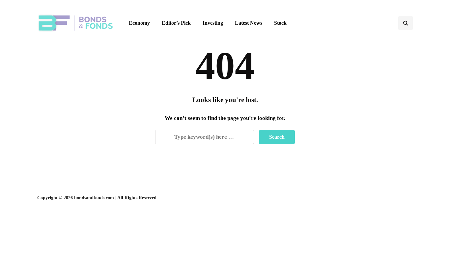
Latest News (248, 23)
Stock (280, 23)
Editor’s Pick (176, 23)
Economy (139, 23)
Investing (213, 23)
